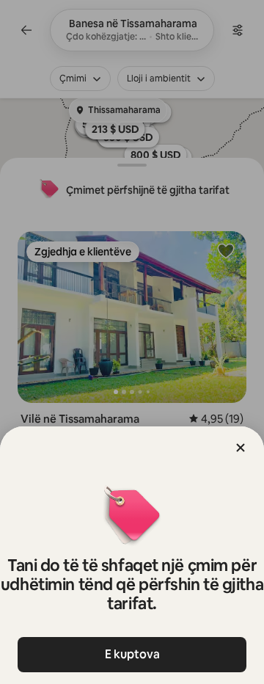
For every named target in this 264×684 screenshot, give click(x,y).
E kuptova (132, 654)
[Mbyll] (240, 448)
